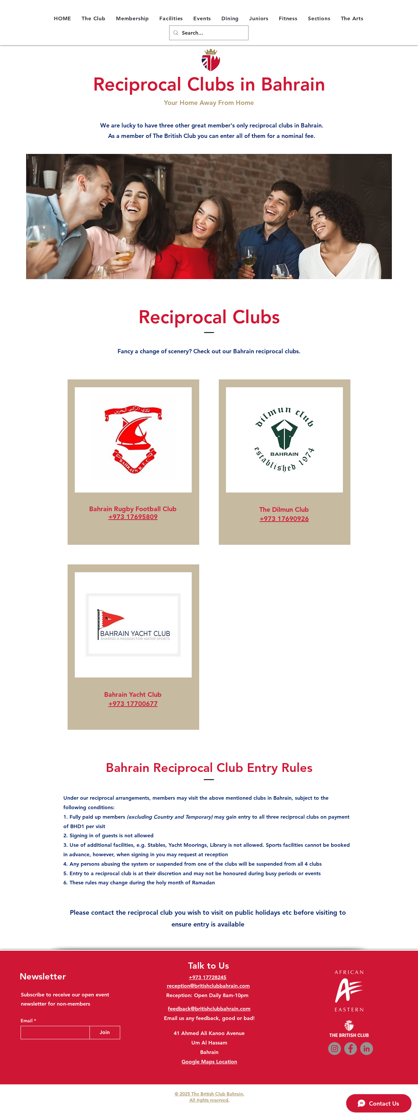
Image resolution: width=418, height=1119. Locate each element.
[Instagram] (334, 1048)
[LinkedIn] (366, 1048)
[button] (93, 18)
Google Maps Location (209, 1062)
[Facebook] (350, 1048)
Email (27, 1020)
